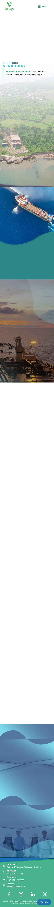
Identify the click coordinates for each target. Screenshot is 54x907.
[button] (3, 30)
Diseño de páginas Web (19, 903)
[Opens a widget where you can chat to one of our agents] (44, 902)
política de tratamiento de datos (27, 819)
